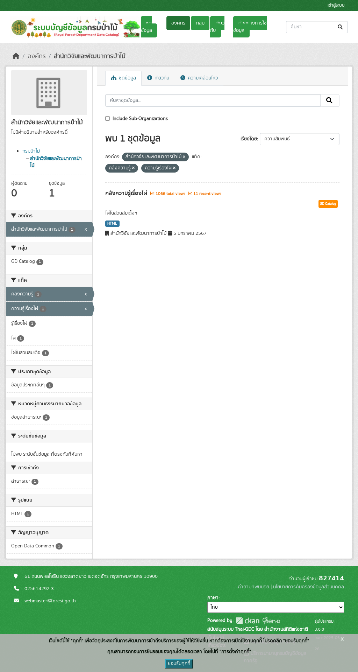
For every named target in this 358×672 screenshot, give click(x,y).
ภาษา (213, 597)
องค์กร (178, 23)
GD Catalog (328, 203)
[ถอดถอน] (184, 157)
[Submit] (340, 27)
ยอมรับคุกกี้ (179, 663)
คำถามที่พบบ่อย (253, 586)
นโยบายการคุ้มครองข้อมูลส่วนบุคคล (308, 586)
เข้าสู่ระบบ (336, 5)
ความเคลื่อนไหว (202, 78)
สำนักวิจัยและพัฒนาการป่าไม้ (90, 56)
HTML (112, 223)
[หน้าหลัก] (16, 56)
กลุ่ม (200, 23)
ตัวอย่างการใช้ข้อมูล (249, 27)
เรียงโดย (249, 138)
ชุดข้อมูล (146, 27)
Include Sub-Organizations (139, 118)
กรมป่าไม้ (31, 151)
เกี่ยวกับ (217, 27)
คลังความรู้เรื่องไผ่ (127, 193)
